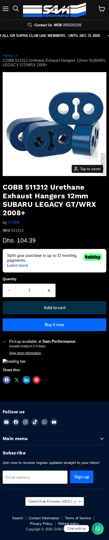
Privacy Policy (41, 524)
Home (8, 55)
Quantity (9, 279)
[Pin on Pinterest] (36, 380)
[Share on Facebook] (7, 380)
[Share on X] (17, 380)
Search (17, 518)
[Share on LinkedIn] (26, 380)
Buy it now (54, 324)
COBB (13, 222)
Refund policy (68, 524)
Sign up (81, 476)
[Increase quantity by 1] (49, 290)
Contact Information (44, 518)
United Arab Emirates (52, 501)
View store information (25, 353)
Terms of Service (78, 518)
